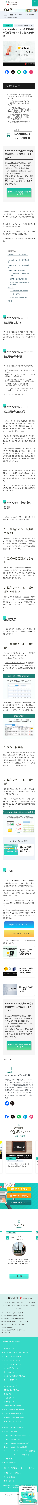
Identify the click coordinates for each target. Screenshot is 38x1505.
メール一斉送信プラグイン (12, 1364)
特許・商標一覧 (9, 1481)
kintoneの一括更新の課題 (16, 270)
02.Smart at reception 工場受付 (12, 1316)
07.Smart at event (7, 1327)
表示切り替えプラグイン (12, 1386)
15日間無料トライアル (19, 1189)
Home (5, 15)
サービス (19, 1306)
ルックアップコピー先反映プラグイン (16, 1353)
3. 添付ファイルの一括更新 (19, 297)
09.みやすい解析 (6, 1333)
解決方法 (11, 288)
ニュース (32, 1306)
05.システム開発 (23, 1321)
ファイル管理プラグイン (12, 1380)
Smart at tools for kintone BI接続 (15, 1447)
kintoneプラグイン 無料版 (12, 1406)
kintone (7, 211)
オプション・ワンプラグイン (13, 1421)
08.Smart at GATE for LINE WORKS (13, 1330)
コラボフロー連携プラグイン (13, 1413)
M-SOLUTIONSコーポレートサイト (19, 1468)
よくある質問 (15, 1303)
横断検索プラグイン (10, 1372)
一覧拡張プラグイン (10, 1398)
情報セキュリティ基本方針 (12, 1473)
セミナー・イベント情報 (28, 1303)
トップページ (6, 1303)
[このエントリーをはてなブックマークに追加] (25, 72)
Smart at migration (10, 1431)
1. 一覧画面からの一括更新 (19, 291)
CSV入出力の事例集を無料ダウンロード (20, 193)
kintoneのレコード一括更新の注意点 (18, 266)
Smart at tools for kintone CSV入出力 (16, 1443)
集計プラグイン (9, 1394)
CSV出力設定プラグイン (12, 1390)
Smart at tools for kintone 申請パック (16, 1455)
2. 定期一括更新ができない (19, 279)
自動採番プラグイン (10, 1402)
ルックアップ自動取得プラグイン (15, 1376)
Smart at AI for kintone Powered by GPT (17, 1435)
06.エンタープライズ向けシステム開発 (13, 1324)
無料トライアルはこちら (19, 925)
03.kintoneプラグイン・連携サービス (13, 1318)
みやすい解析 (8, 1459)
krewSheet (8, 658)
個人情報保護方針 (10, 1477)
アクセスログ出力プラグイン (13, 1356)
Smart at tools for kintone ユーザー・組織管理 (19, 1451)
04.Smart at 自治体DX (8, 1321)
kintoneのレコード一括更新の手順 (18, 261)
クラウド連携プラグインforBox (14, 1409)
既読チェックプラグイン (12, 1360)
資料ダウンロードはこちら (19, 1196)
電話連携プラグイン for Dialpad (14, 1417)
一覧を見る (19, 1276)
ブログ (11, 15)
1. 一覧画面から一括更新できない (19, 274)
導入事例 (25, 1306)
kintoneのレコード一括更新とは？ (18, 256)
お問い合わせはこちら (19, 933)
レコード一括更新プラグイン (14, 663)
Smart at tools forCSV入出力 (19, 910)
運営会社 (18, 1308)
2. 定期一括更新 (15, 294)
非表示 (13, 251)
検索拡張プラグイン (10, 1349)
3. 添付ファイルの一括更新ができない (19, 283)
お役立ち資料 (6, 1306)
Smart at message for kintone (14, 1427)
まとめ (10, 301)
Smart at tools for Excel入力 (13, 1439)
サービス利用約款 (10, 1463)
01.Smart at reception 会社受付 (12, 1313)
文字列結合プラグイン (11, 1368)
